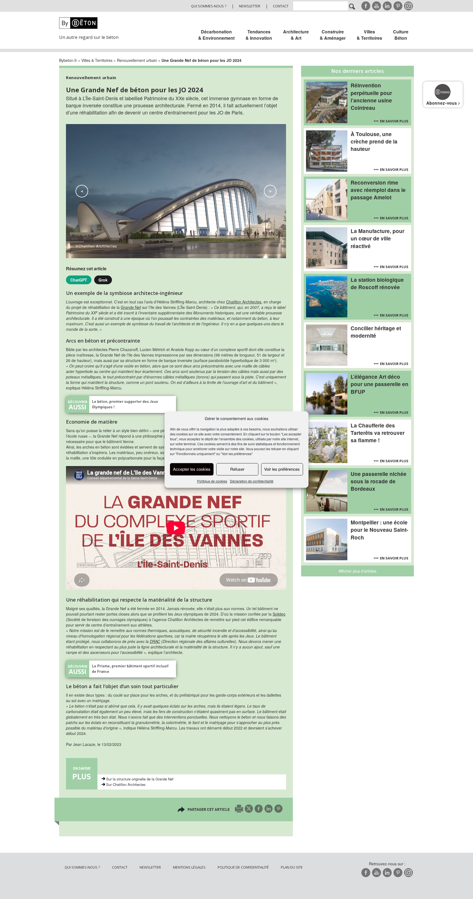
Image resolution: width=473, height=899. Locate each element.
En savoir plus (394, 121)
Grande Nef (131, 307)
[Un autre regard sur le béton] (92, 23)
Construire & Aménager (333, 34)
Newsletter (249, 6)
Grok (103, 280)
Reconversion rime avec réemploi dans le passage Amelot (378, 190)
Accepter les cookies (191, 469)
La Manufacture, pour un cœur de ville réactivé (377, 238)
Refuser (237, 469)
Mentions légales (189, 867)
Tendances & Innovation (259, 34)
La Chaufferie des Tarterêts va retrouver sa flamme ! (378, 433)
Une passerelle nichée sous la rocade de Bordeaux (378, 481)
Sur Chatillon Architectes (126, 784)
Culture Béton (400, 34)
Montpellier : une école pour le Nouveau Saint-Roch (379, 530)
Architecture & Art (296, 34)
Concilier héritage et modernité (376, 331)
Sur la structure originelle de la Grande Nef (140, 779)
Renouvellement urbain (137, 60)
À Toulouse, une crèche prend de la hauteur (374, 141)
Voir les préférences (282, 469)
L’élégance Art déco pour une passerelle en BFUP (379, 384)
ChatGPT (78, 280)
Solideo (279, 614)
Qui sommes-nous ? (208, 6)
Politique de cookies (212, 481)
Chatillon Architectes (243, 302)
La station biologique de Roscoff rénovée (377, 283)
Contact (281, 6)
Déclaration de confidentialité (251, 481)
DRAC (155, 641)
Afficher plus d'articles (357, 571)
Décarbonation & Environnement (216, 34)
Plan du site (292, 867)
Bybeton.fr (68, 60)
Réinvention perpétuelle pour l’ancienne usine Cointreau (371, 96)
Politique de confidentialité (243, 867)
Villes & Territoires (369, 34)
